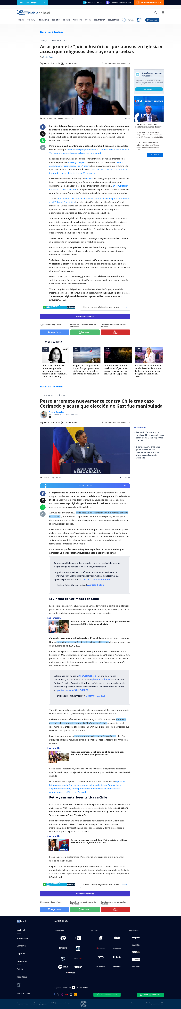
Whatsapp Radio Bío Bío (152, 995)
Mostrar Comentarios (85, 316)
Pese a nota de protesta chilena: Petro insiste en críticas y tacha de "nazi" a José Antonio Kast (99, 841)
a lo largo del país (77, 162)
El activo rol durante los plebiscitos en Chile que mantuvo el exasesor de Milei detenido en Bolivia (100, 622)
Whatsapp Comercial (109, 994)
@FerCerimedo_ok (87, 675)
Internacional (43, 20)
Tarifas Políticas (23, 993)
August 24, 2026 (95, 585)
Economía (56, 20)
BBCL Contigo (113, 20)
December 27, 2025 (95, 695)
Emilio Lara (48, 57)
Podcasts (20, 20)
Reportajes (22, 977)
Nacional (31, 20)
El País (89, 178)
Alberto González (56, 412)
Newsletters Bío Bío (95, 2)
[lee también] (59, 626)
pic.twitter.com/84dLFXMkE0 (72, 690)
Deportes (66, 20)
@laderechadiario (100, 679)
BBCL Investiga (99, 20)
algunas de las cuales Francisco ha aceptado (80, 153)
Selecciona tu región (29, 2)
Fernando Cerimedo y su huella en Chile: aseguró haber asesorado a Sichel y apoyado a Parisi (98, 753)
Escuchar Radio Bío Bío (149, 2)
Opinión (88, 20)
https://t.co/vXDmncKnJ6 (96, 579)
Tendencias (77, 20)
